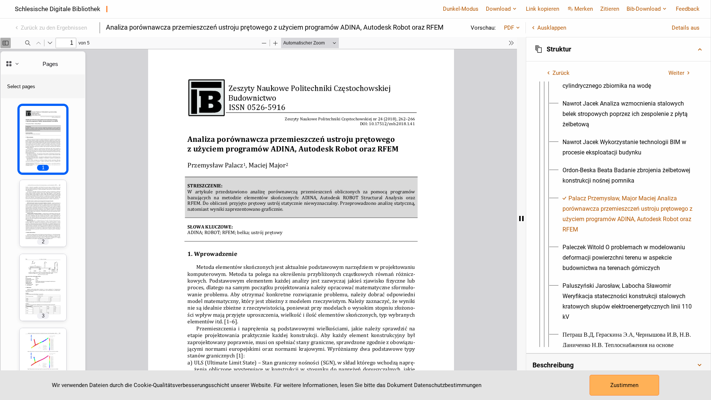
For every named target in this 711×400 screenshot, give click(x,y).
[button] (618, 49)
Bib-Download (644, 9)
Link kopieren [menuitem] (542, 9)
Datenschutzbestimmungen (447, 385)
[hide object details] (521, 218)
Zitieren (609, 9)
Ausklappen (551, 27)
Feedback (688, 9)
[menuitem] (627, 114)
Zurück (561, 73)
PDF (509, 27)
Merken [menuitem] (583, 9)
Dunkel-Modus (460, 9)
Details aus (686, 27)
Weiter (676, 73)
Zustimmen (624, 385)
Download (498, 9)
